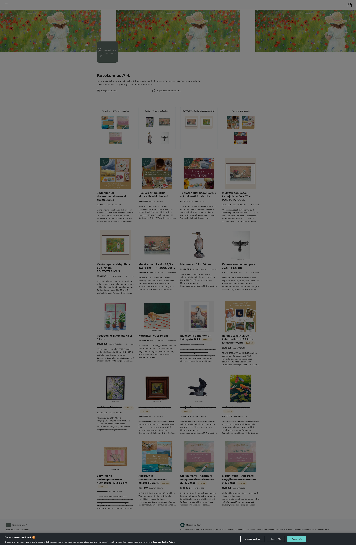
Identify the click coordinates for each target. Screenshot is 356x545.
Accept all (296, 539)
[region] (178, 539)
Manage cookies (252, 539)
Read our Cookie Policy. (164, 542)
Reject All (275, 539)
